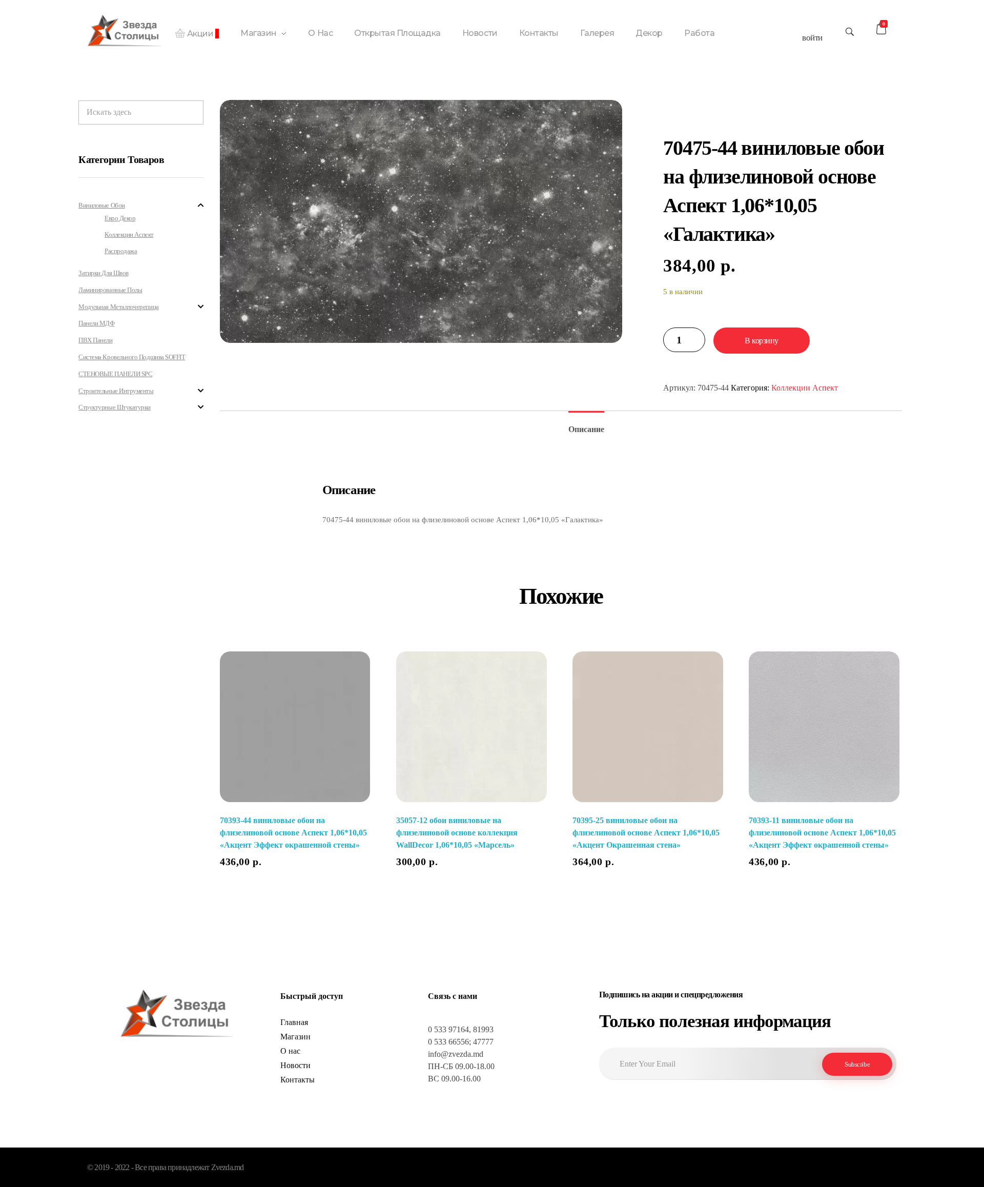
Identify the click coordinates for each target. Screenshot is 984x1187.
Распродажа (121, 251)
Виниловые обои (101, 205)
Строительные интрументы (115, 391)
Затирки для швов (103, 273)
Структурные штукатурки (114, 407)
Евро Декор (120, 218)
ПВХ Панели (95, 340)
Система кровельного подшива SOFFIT (131, 357)
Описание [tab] (586, 429)
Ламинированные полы (110, 290)
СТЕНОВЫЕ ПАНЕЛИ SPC (115, 374)
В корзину (761, 340)
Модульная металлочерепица (118, 307)
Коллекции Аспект (804, 387)
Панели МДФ (96, 323)
